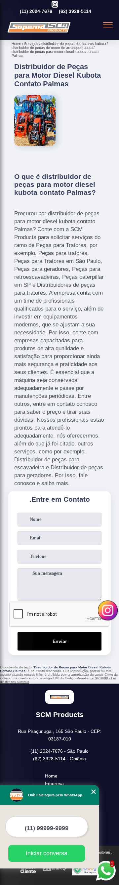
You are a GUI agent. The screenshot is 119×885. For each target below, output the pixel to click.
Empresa (54, 783)
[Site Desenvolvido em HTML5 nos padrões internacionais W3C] (55, 869)
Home (51, 776)
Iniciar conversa (46, 853)
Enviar (60, 641)
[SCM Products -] (39, 32)
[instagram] (55, 5)
